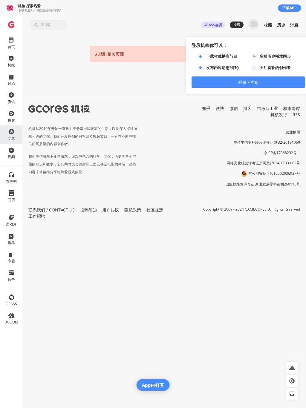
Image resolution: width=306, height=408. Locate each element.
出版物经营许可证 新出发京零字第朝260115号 (263, 184)
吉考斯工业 (267, 108)
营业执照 (293, 132)
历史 (281, 25)
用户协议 (110, 210)
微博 (220, 108)
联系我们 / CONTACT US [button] (51, 210)
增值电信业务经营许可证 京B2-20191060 (267, 142)
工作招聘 (36, 216)
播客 (247, 108)
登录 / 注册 (248, 82)
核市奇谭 (291, 108)
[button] (292, 368)
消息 (294, 25)
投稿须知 (88, 210)
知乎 (206, 108)
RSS (296, 114)
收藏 (268, 25)
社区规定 (154, 210)
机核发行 (278, 114)
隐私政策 (132, 210)
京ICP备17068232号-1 (282, 152)
